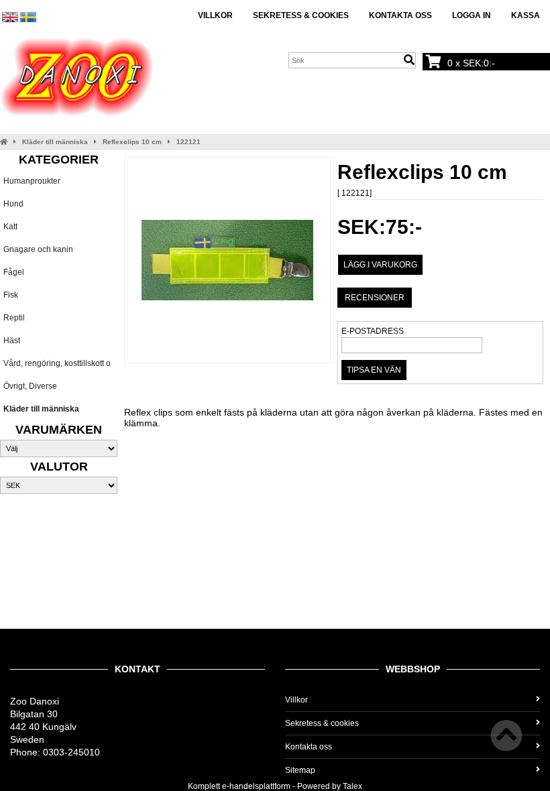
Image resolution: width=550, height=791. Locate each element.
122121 (188, 141)
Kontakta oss (400, 15)
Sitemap (300, 770)
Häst (11, 340)
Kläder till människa (55, 141)
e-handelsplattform (256, 786)
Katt (10, 226)
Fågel (13, 272)
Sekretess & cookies (301, 15)
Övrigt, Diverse (30, 386)
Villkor (215, 15)
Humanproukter (31, 181)
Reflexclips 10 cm (132, 141)
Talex (352, 786)
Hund (13, 203)
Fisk (10, 295)
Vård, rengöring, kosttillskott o (57, 363)
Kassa (525, 15)
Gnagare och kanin (38, 249)
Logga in (471, 15)
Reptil (14, 317)
